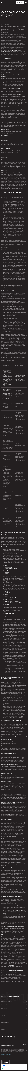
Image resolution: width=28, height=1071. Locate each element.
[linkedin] (2, 1037)
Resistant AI (7, 615)
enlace (9, 814)
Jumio (6, 591)
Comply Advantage (9, 613)
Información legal (5, 1043)
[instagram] (5, 1037)
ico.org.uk (11, 965)
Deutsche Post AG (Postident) (12, 601)
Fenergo (7, 594)
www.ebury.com (16, 50)
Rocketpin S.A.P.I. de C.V (11, 597)
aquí (20, 69)
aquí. (19, 88)
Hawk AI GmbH (8, 599)
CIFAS (4, 581)
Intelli (6, 596)
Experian (7, 565)
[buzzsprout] (14, 1037)
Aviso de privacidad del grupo (7, 1045)
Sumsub (7, 604)
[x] (8, 1037)
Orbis (6, 616)
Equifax (6, 573)
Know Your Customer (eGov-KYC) (13, 603)
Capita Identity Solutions (11, 568)
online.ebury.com (5, 51)
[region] (14, 445)
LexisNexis (7, 592)
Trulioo (6, 570)
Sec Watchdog (8, 567)
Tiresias (7, 572)
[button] (25, 2)
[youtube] (11, 1037)
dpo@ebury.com (19, 910)
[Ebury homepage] (4, 2)
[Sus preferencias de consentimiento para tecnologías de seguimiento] (2, 1068)
